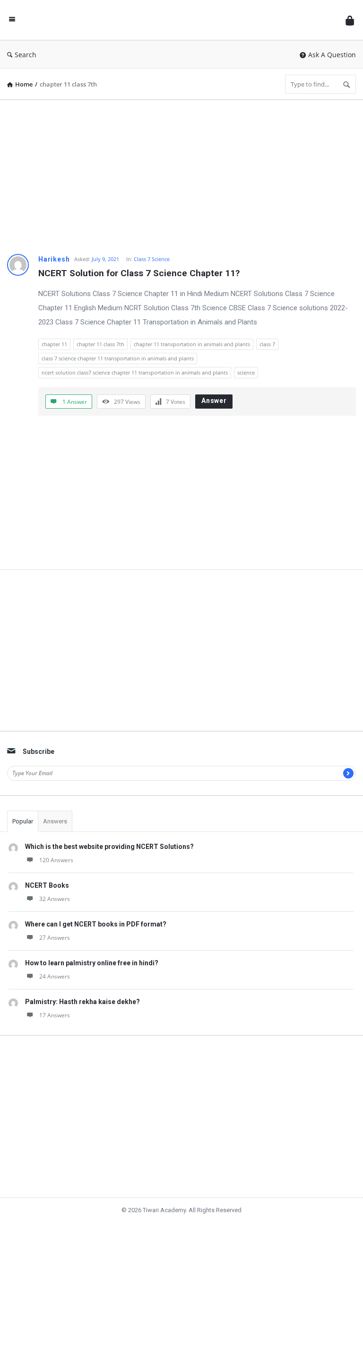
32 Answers (54, 899)
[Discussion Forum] (183, 20)
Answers (55, 821)
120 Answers (56, 860)
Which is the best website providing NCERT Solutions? (109, 846)
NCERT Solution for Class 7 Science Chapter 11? (139, 273)
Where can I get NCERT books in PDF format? (95, 924)
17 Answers (54, 1015)
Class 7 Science (152, 258)
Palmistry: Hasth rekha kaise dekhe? (82, 1001)
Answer (214, 400)
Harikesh (53, 259)
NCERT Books (47, 885)
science (246, 372)
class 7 (267, 344)
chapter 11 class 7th (100, 344)
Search (25, 54)
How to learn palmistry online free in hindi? (91, 963)
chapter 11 (54, 344)
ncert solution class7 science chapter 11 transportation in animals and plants (135, 372)
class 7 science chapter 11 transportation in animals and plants (118, 358)
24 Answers (54, 976)
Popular (22, 821)
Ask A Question (332, 54)
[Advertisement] (181, 173)
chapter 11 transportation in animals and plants (192, 344)
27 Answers (54, 938)
